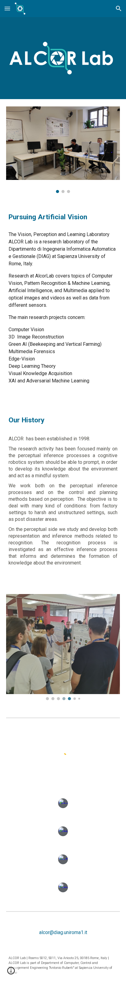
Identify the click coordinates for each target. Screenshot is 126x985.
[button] (7, 8)
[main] (63, 217)
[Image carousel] (63, 149)
